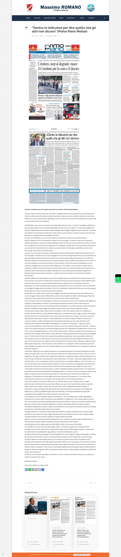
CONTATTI (91, 18)
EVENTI (82, 18)
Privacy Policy (78, 554)
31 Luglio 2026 (56, 528)
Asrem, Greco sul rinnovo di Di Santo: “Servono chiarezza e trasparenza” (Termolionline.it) (84, 533)
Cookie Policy (87, 554)
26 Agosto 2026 (32, 518)
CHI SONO (37, 18)
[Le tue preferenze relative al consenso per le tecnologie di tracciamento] (2, 554)
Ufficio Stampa (38, 36)
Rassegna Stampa (50, 18)
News (61, 18)
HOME (28, 18)
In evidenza (33, 544)
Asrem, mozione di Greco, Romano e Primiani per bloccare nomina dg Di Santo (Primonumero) (59, 533)
